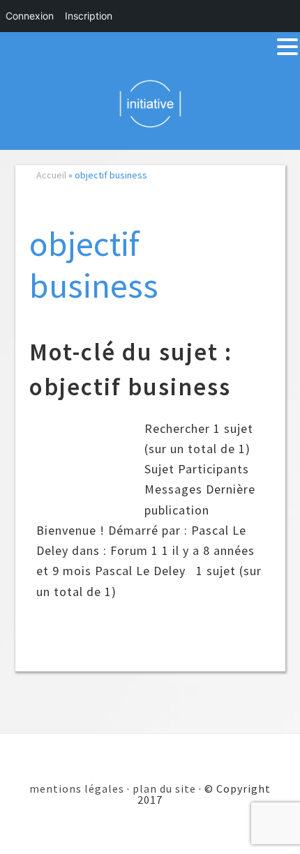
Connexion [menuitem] (30, 16)
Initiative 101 (150, 103)
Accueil (51, 175)
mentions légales (76, 788)
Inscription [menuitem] (88, 16)
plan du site (164, 788)
